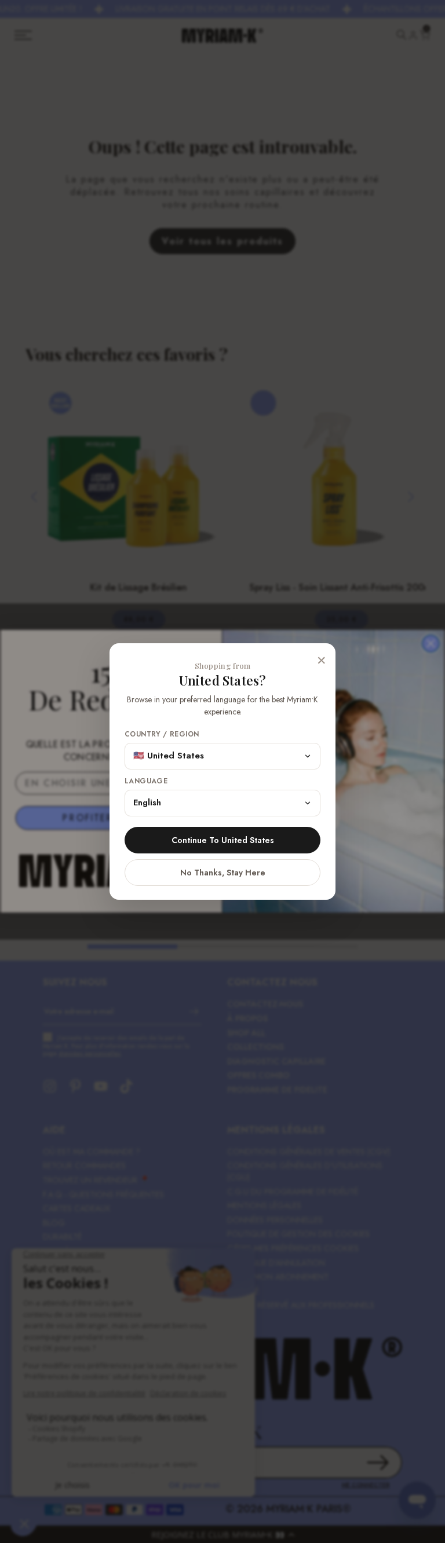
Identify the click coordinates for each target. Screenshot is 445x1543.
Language (146, 781)
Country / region (162, 734)
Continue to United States (223, 840)
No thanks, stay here (222, 872)
